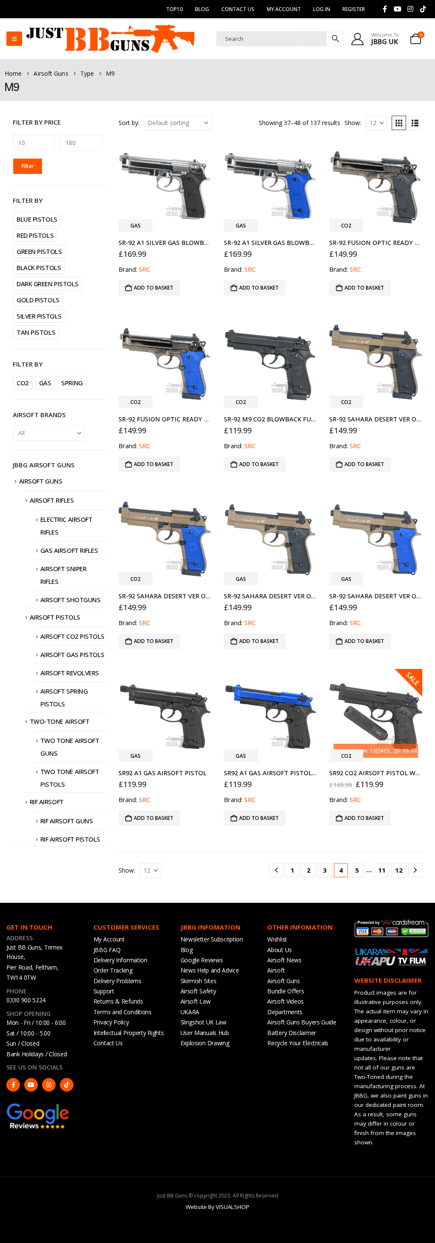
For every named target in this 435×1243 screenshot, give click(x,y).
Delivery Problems (117, 981)
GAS (45, 382)
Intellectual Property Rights (128, 1033)
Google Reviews (202, 960)
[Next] (415, 870)
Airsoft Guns (40, 481)
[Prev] (276, 870)
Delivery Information (120, 960)
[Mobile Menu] (14, 38)
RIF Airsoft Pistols (70, 839)
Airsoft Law (196, 1001)
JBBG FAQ (107, 950)
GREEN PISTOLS (39, 251)
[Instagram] (410, 9)
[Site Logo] (110, 39)
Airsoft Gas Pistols (72, 654)
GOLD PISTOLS (38, 300)
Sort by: (129, 123)
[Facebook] (385, 9)
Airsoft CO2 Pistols (72, 636)
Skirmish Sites (199, 981)
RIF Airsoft (47, 801)
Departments (284, 1012)
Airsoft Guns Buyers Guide (301, 1022)
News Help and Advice (210, 970)
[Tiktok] (423, 9)
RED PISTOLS (35, 235)
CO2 (23, 382)
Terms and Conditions (122, 1012)
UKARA (190, 1012)
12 (399, 870)
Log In (321, 9)
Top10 (174, 9)
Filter (28, 166)
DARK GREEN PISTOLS (48, 283)
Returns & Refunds (118, 1001)
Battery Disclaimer (291, 1033)
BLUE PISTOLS (37, 219)
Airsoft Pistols (55, 617)
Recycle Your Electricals (297, 1043)
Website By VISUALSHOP (217, 1207)
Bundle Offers (285, 991)
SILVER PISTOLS (39, 316)
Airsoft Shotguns (70, 599)
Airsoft (276, 970)
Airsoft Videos (285, 1001)
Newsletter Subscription (212, 939)
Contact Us (237, 9)
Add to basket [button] (153, 287)
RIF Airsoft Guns (66, 820)
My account (284, 9)
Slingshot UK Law (203, 1022)
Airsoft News (284, 960)
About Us (279, 950)
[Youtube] (398, 9)
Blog (202, 9)
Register (353, 9)
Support (103, 991)
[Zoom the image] (38, 1106)
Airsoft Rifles (52, 500)
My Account (109, 939)
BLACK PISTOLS (39, 267)
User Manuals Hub (205, 1033)
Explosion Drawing (205, 1043)
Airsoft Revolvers (69, 672)
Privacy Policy (111, 1022)
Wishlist (277, 939)
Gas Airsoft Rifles (69, 550)
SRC (144, 269)
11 (382, 870)
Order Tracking (113, 970)
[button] (399, 123)
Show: (353, 123)
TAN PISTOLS (36, 332)
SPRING (71, 382)
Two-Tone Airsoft (60, 721)
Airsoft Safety (198, 991)
